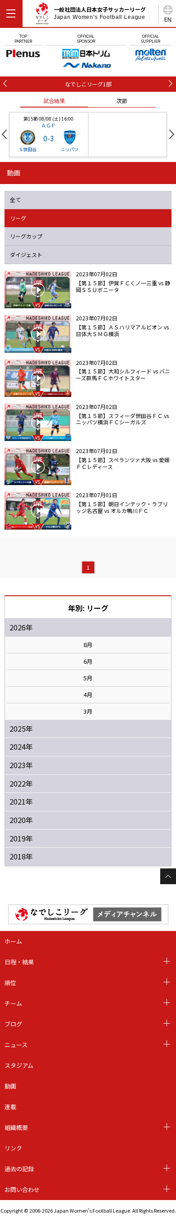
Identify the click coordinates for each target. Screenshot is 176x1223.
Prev (4, 134)
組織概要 (16, 1127)
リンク (13, 1148)
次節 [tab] (121, 100)
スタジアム (19, 1065)
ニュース (16, 1044)
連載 (10, 1106)
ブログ (13, 1024)
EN (167, 19)
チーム (13, 1003)
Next (171, 134)
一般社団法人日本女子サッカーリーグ (100, 13)
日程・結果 (19, 962)
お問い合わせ (22, 1189)
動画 (10, 1086)
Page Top (168, 876)
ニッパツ (69, 149)
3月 (88, 711)
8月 (88, 644)
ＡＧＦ (48, 125)
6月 (88, 661)
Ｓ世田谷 (28, 149)
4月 (88, 694)
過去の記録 (19, 1169)
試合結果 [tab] (54, 100)
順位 (10, 982)
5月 (88, 678)
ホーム (13, 941)
